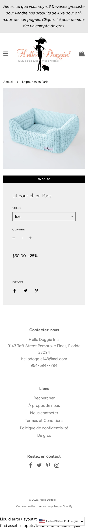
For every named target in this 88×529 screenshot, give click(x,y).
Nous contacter (44, 412)
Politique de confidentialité (44, 427)
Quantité (18, 229)
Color (16, 208)
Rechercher (44, 398)
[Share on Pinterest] (37, 290)
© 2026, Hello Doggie (42, 499)
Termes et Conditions (44, 420)
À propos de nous (44, 405)
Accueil (8, 81)
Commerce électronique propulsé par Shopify (44, 506)
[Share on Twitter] (26, 290)
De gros (44, 435)
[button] (61, 521)
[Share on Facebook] (16, 290)
